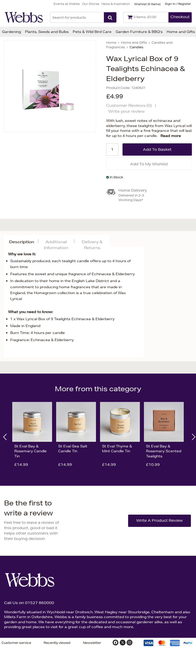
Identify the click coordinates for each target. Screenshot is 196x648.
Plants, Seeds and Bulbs (47, 31)
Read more (171, 135)
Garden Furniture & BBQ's (139, 31)
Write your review (126, 111)
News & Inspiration (116, 4)
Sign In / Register (178, 4)
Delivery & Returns (92, 244)
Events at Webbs (67, 4)
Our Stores (90, 4)
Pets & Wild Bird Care (92, 31)
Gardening (11, 31)
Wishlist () (147, 4)
